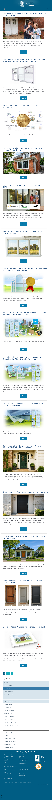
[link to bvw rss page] (34, 752)
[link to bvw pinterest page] (26, 752)
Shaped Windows (23, 764)
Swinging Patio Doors (24, 770)
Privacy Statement (8, 778)
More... (24, 52)
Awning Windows (23, 754)
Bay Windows (22, 756)
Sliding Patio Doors (23, 769)
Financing (6, 760)
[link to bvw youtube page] (23, 752)
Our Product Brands (8, 756)
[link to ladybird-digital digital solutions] (47, 784)
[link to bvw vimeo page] (29, 752)
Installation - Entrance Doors (10, 766)
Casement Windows (23, 759)
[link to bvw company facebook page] (17, 752)
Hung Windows (22, 760)
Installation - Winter (8, 773)
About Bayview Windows (9, 754)
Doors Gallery (22, 775)
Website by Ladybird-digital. (41, 784)
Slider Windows (22, 763)
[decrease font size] (1, 797)
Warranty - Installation (9, 759)
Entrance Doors (22, 767)
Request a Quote (7, 776)
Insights (5, 762)
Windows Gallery (23, 773)
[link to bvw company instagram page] (31, 752)
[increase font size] (1, 795)
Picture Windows (23, 762)
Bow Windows (22, 757)
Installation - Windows (9, 764)
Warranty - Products (8, 757)
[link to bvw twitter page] (20, 752)
